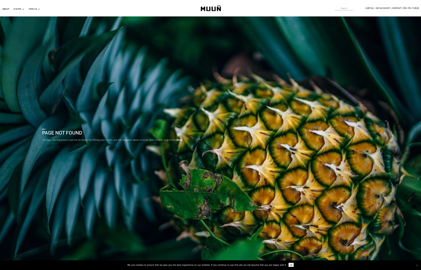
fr (409, 8)
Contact (396, 8)
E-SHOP (17, 9)
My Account (383, 8)
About (5, 9)
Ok (291, 265)
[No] (417, 265)
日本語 (415, 8)
